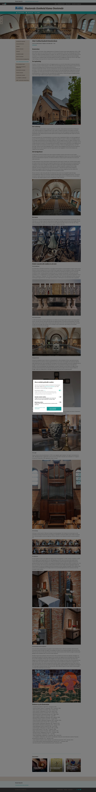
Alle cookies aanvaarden (53, 409)
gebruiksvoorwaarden (49, 386)
